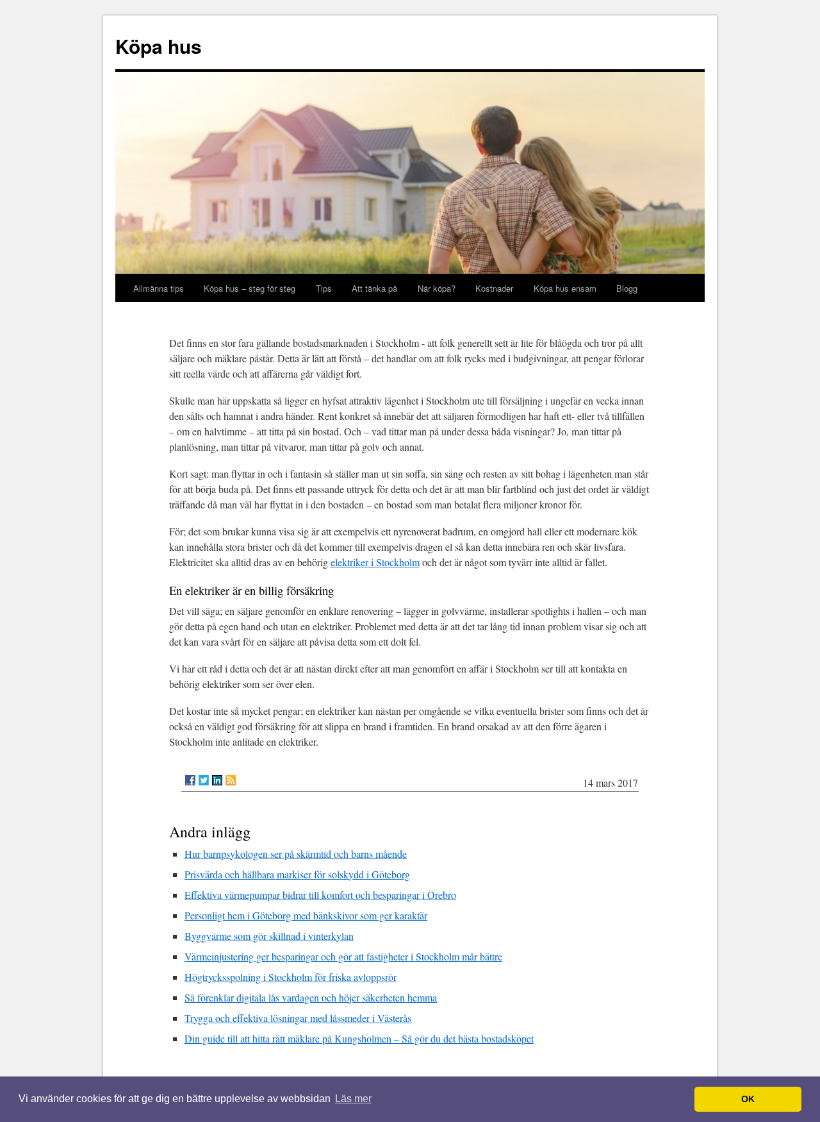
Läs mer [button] (353, 1098)
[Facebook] (190, 780)
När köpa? (436, 288)
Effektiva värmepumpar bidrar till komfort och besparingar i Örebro (320, 894)
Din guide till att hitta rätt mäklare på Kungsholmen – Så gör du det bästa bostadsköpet (359, 1038)
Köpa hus (158, 46)
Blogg (626, 288)
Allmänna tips (158, 288)
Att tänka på (374, 288)
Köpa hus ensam (565, 288)
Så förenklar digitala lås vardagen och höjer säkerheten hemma (310, 997)
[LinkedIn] (217, 780)
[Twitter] (204, 780)
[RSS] (231, 780)
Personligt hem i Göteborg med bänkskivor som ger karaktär (305, 915)
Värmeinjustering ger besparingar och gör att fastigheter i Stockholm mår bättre (343, 956)
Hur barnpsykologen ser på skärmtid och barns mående (295, 853)
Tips (324, 288)
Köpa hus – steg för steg (249, 288)
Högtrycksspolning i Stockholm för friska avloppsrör (290, 977)
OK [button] (748, 1099)
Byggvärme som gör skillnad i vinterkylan (269, 935)
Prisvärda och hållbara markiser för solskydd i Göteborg (297, 874)
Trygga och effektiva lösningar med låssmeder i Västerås (297, 1018)
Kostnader (494, 288)
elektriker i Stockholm (375, 562)
